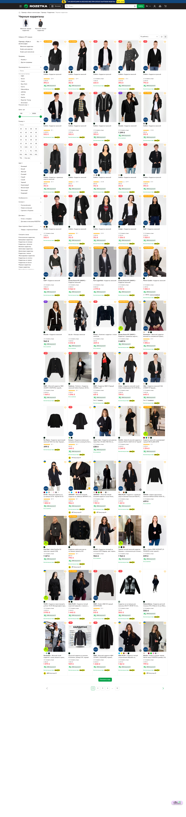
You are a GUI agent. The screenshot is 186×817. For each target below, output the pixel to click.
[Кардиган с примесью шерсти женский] (130, 315)
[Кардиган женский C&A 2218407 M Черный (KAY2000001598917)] (155, 367)
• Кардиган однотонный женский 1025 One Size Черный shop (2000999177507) (54, 441)
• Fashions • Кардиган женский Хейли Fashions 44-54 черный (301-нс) (78, 387)
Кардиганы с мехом (25, 253)
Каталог (58, 6)
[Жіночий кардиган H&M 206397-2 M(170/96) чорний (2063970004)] (55, 367)
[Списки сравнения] (160, 6)
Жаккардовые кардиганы (27, 255)
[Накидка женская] (80, 315)
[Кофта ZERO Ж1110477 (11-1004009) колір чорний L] (155, 530)
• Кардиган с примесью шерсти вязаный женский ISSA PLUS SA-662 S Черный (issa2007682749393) (129, 496)
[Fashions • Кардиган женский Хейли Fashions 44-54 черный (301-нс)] (80, 367)
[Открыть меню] (20, 6)
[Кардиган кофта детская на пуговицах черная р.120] (80, 530)
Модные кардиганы (25, 265)
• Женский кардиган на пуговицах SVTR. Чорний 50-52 (53, 495)
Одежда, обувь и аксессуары (30, 12)
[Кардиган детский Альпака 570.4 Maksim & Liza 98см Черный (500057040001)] (155, 585)
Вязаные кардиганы (25, 246)
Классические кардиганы (27, 237)
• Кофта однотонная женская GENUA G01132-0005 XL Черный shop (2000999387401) (153, 496)
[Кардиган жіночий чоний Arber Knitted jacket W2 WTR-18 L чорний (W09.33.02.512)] (130, 367)
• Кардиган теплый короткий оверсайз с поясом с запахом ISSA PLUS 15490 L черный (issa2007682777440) (79, 605)
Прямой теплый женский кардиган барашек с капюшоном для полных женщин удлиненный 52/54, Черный (129, 550)
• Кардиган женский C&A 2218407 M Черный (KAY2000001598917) (153, 387)
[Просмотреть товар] (44, 72)
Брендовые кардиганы (26, 239)
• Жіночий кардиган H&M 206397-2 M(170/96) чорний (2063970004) (53, 387)
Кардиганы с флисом (25, 244)
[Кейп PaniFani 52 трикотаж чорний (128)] (55, 530)
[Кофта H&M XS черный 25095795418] (105, 585)
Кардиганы (50, 12)
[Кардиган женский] (80, 55)
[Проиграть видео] (140, 490)
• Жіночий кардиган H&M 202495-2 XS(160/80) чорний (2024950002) (103, 657)
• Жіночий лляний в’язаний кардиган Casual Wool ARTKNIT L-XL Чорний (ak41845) (103, 496)
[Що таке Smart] (57, 89)
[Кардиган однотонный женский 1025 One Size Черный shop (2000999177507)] (55, 421)
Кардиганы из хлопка (25, 258)
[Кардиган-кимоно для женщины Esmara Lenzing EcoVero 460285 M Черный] (80, 421)
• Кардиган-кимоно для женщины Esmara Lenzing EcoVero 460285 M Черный (79, 441)
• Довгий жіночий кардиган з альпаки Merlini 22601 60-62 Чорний (130, 441)
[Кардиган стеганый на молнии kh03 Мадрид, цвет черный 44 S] (105, 530)
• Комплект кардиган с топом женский (105, 335)
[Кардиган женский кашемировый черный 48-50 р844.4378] (155, 421)
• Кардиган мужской (52, 74)
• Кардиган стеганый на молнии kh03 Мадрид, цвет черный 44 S (104, 550)
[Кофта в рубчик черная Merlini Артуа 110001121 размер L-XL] (155, 637)
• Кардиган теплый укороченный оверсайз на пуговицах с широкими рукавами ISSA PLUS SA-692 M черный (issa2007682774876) (128, 657)
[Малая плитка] (165, 37)
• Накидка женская (76, 334)
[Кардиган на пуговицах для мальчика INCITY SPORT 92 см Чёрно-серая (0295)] (130, 585)
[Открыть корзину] (165, 6)
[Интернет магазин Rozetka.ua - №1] (35, 6)
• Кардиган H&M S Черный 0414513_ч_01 (103, 387)
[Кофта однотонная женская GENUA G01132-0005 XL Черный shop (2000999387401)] (155, 476)
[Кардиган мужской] (55, 55)
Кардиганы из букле (25, 262)
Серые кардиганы (24, 267)
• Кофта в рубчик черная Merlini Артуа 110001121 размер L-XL (154, 656)
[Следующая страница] (163, 688)
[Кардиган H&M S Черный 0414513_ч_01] (105, 367)
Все (38, 41)
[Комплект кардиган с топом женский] (105, 315)
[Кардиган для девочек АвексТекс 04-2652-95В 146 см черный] (105, 421)
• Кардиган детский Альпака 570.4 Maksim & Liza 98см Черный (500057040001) (154, 605)
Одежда (43, 12)
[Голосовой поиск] (135, 6)
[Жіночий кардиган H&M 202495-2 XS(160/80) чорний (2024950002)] (105, 637)
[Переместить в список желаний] (65, 41)
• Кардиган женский (77, 74)
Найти (140, 6)
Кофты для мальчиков (27, 52)
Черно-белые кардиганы (26, 269)
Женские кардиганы (26, 46)
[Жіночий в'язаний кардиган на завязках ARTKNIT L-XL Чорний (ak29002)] (80, 476)
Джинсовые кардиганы (26, 251)
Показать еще (23, 104)
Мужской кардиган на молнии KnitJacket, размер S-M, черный (78, 656)
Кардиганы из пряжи (25, 260)
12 (117, 688)
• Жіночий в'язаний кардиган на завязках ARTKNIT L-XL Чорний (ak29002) (79, 496)
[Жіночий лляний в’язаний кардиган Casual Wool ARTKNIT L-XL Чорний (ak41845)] (105, 476)
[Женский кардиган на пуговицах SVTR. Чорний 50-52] (55, 476)
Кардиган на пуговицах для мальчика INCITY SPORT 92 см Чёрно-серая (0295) (128, 605)
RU (147, 6)
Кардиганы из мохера (25, 242)
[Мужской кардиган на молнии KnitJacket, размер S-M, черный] (80, 637)
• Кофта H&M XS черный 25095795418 (103, 605)
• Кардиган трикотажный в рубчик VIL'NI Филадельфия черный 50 (55, 605)
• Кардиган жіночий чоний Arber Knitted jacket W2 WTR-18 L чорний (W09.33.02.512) (129, 387)
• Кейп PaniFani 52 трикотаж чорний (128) (52, 550)
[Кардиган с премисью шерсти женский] (55, 158)
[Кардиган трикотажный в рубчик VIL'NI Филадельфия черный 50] (55, 585)
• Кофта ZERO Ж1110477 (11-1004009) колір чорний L (153, 550)
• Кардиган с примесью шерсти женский (127, 335)
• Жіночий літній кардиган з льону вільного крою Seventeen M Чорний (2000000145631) (54, 657)
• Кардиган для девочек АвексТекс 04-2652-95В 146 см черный (105, 441)
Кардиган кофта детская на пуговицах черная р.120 (77, 550)
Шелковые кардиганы (26, 249)
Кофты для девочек (26, 49)
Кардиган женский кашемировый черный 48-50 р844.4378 (153, 441)
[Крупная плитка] (162, 37)
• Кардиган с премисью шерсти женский (53, 178)
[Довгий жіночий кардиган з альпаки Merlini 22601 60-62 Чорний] (130, 421)
